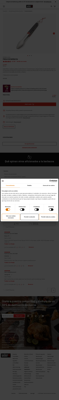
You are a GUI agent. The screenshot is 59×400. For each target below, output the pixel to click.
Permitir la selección (29, 217)
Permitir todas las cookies (48, 217)
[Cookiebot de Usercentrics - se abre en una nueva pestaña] (50, 181)
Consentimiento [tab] (10, 185)
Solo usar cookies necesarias (11, 216)
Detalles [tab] (29, 185)
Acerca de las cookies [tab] (49, 185)
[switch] (22, 209)
